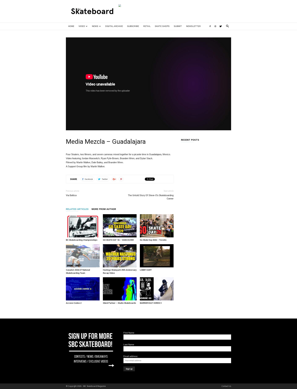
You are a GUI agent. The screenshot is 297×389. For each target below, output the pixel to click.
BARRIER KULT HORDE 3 (150, 303)
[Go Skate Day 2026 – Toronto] (157, 225)
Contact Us (226, 386)
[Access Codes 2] (83, 288)
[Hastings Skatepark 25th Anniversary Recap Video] (120, 255)
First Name (128, 333)
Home (71, 26)
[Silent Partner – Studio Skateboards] (120, 288)
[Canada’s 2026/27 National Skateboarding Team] (83, 255)
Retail (147, 26)
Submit (178, 26)
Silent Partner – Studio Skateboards (119, 303)
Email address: (130, 356)
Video (82, 26)
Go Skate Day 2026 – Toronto (153, 240)
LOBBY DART (146, 270)
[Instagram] (215, 26)
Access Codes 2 (73, 303)
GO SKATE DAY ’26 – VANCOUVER (118, 240)
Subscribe (133, 26)
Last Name (128, 344)
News (95, 26)
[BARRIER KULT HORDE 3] (157, 288)
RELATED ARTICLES (77, 209)
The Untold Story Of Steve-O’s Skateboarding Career (151, 197)
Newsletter (193, 26)
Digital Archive (114, 26)
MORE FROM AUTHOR (104, 209)
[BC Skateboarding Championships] (83, 225)
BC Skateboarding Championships (81, 240)
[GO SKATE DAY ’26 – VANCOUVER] (120, 225)
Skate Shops (162, 26)
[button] (227, 26)
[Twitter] (220, 26)
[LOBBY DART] (157, 255)
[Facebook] (210, 26)
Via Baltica (71, 195)
